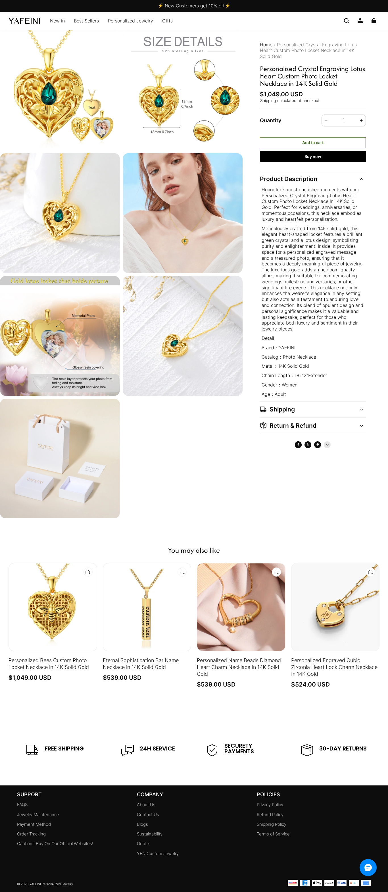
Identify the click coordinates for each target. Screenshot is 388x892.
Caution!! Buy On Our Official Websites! (55, 843)
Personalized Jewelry (130, 21)
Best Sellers (86, 21)
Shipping (268, 100)
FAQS (22, 804)
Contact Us (148, 814)
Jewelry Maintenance (38, 814)
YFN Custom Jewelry (158, 853)
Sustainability (149, 834)
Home (266, 44)
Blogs (142, 824)
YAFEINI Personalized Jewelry (51, 884)
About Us (146, 804)
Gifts (167, 21)
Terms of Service (273, 834)
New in (57, 21)
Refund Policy (270, 814)
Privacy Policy (270, 804)
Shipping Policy (271, 824)
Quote (143, 843)
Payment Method (34, 824)
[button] (346, 20)
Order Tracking (31, 834)
